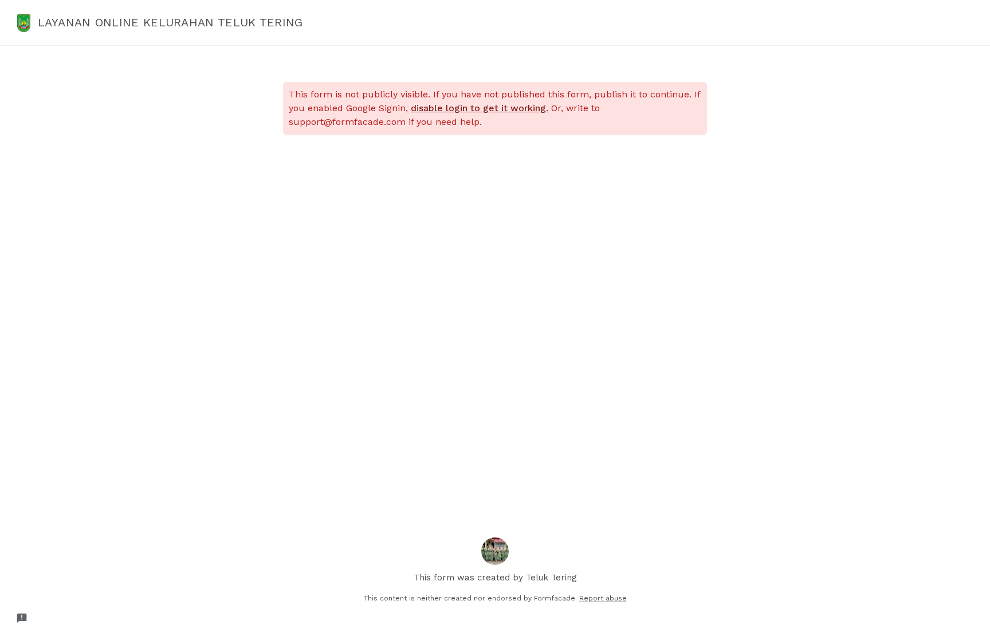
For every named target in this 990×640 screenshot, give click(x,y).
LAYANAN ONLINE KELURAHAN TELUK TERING (170, 22)
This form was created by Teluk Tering (495, 577)
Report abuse (603, 598)
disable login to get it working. (479, 108)
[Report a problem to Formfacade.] (21, 618)
